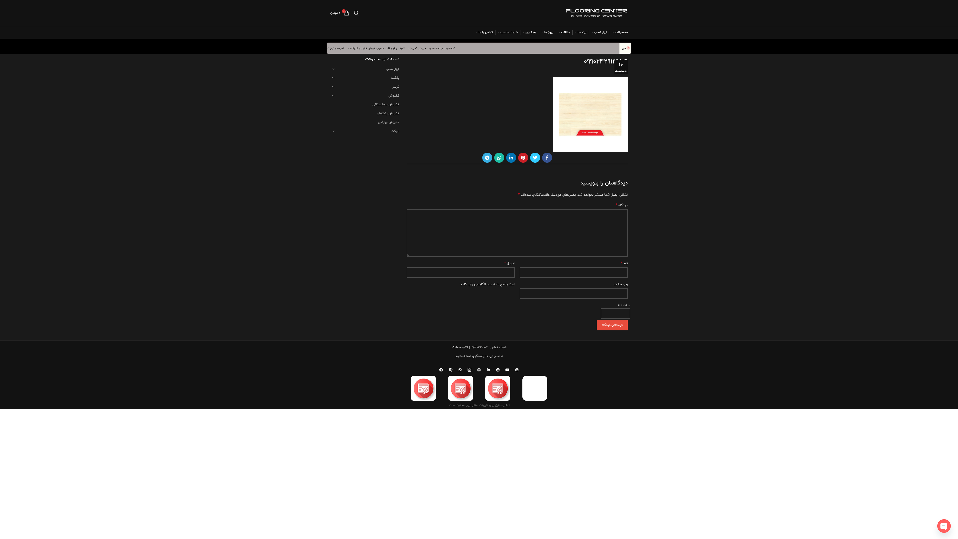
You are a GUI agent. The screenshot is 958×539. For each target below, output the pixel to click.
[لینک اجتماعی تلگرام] (487, 158)
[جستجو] (356, 13)
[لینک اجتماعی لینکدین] (511, 158)
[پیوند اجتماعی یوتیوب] (507, 370)
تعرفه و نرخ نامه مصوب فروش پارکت (330, 48)
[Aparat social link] (450, 370)
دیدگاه (622, 205)
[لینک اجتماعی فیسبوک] (547, 158)
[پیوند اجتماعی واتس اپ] (499, 158)
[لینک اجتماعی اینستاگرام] (517, 370)
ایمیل (509, 263)
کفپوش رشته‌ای (388, 113)
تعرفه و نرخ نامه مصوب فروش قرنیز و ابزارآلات (385, 48)
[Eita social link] (469, 370)
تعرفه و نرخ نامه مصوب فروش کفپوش (440, 48)
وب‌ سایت (620, 284)
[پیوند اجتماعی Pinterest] (523, 158)
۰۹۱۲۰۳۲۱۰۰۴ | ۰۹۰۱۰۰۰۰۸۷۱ (470, 347)
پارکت (395, 78)
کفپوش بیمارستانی (385, 104)
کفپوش (393, 96)
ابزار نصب (392, 69)
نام (624, 263)
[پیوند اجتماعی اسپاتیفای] (479, 370)
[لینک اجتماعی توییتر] (535, 158)
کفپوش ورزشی (388, 122)
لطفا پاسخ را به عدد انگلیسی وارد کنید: (487, 284)
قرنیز (395, 87)
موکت (395, 131)
